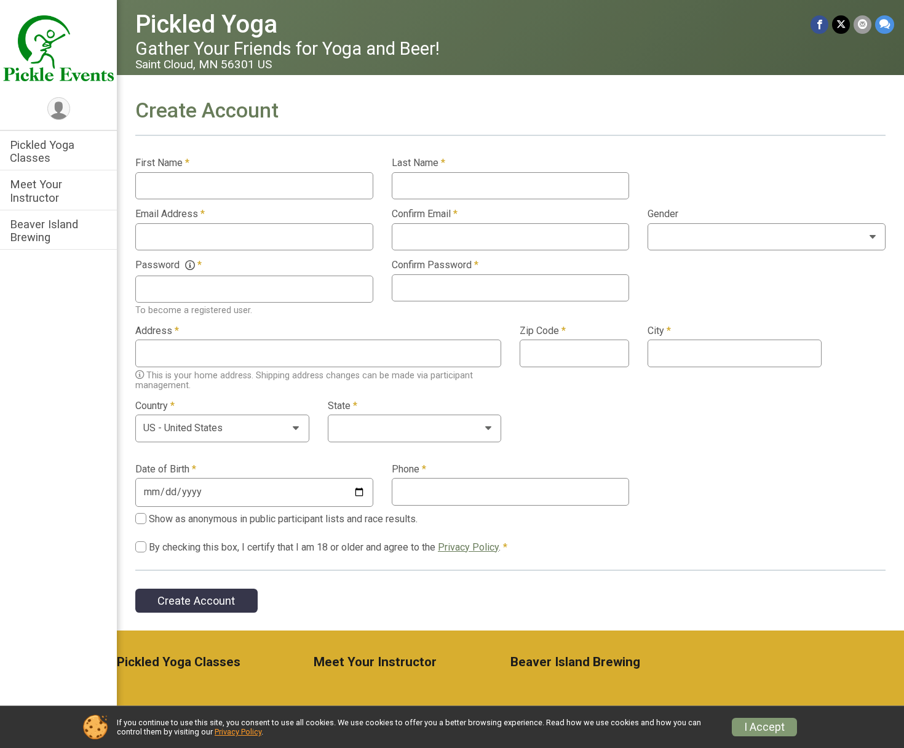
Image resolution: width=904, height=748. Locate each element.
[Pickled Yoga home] (58, 47)
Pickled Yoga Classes (42, 151)
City (659, 330)
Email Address (170, 214)
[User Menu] (58, 108)
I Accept (764, 727)
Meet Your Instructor (36, 191)
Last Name (418, 163)
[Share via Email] (862, 24)
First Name (162, 163)
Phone (409, 469)
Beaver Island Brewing (44, 231)
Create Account (196, 600)
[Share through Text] (884, 24)
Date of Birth (165, 469)
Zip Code (543, 330)
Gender (663, 214)
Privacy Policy (468, 547)
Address (157, 330)
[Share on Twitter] (841, 24)
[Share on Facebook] (819, 24)
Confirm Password (435, 265)
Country (155, 406)
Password (168, 265)
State (342, 406)
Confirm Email (425, 214)
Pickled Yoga (206, 24)
